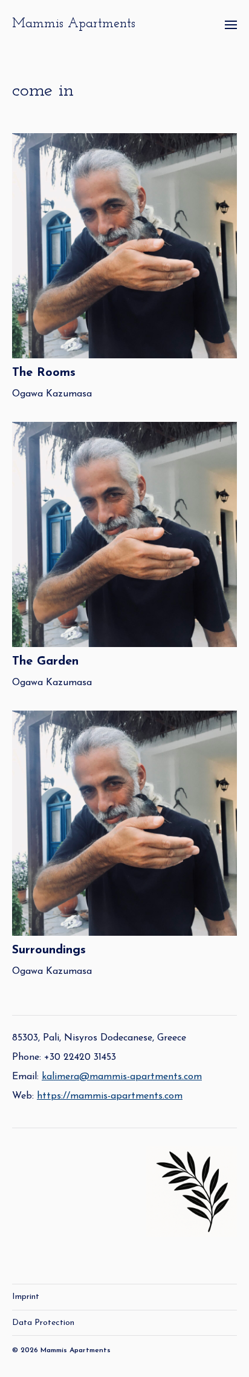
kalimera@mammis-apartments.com (122, 1077)
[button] (231, 24)
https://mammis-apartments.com (110, 1096)
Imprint (25, 1296)
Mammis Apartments (73, 24)
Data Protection (43, 1322)
